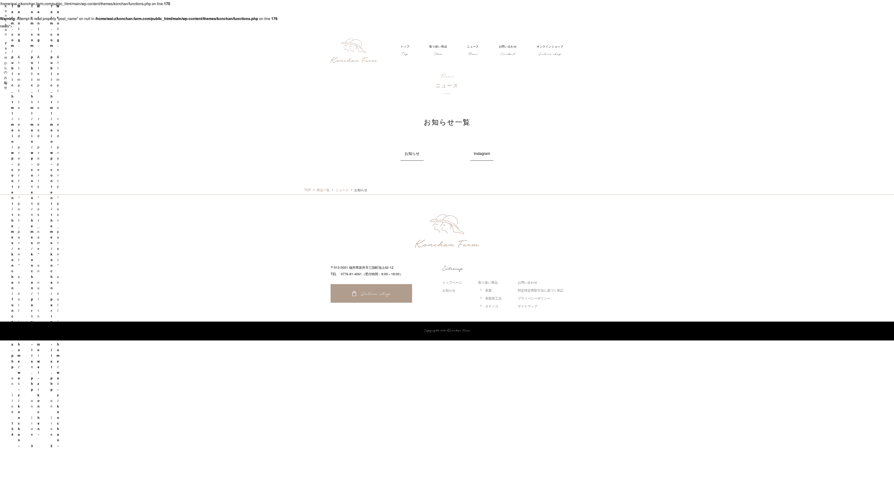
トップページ (452, 282)
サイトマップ (527, 306)
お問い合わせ (527, 282)
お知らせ (412, 153)
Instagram (482, 153)
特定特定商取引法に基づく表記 (540, 290)
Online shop (376, 293)
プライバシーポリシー (534, 298)
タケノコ (491, 306)
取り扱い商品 (488, 282)
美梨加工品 (493, 298)
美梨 (488, 290)
